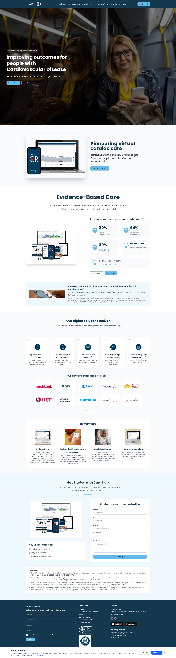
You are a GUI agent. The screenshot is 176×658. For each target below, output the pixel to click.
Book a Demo (13, 83)
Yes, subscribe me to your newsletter (42, 635)
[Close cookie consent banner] (164, 652)
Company (97, 533)
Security (82, 615)
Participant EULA (86, 620)
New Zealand (93, 612)
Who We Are (115, 4)
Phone (96, 525)
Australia (84, 612)
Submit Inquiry (120, 557)
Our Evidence (96, 273)
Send (30, 639)
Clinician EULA (85, 622)
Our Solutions (87, 4)
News (124, 4)
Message (97, 541)
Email (95, 517)
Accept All (157, 653)
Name (95, 510)
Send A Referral (102, 4)
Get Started (110, 273)
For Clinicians (61, 4)
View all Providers (88, 411)
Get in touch (143, 4)
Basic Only (144, 653)
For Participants (74, 4)
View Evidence (28, 83)
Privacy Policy (39, 655)
